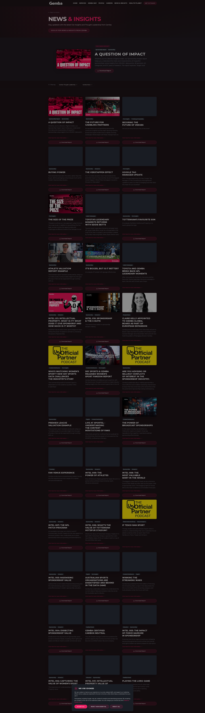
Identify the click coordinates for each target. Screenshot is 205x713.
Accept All (81, 706)
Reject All (116, 706)
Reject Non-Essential (98, 706)
